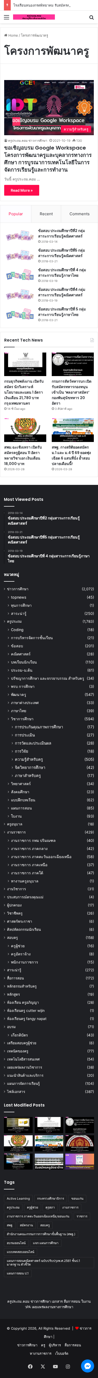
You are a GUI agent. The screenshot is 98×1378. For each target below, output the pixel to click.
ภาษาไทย (18, 710)
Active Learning (18, 1198)
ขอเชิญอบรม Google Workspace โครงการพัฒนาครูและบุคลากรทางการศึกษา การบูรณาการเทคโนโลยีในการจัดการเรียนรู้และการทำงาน (48, 158)
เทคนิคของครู (17, 1051)
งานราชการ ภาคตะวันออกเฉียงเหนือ (41, 856)
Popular (16, 213)
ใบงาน (16, 816)
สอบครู (12, 937)
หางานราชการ (40, 1353)
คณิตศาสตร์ (21, 654)
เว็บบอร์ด (61, 1353)
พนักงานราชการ (24, 962)
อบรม (11, 1027)
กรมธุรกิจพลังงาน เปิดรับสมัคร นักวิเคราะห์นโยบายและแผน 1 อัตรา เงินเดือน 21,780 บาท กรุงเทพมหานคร (24, 392)
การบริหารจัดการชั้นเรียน (32, 638)
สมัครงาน (26, 1225)
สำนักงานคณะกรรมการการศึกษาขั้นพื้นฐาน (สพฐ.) (41, 1234)
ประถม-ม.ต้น (21, 670)
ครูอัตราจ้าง (21, 954)
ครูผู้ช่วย (18, 946)
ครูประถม (14, 621)
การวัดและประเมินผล (33, 743)
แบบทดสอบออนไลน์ (20, 1252)
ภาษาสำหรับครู (28, 775)
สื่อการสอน (15, 978)
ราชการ (82, 1216)
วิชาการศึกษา (22, 719)
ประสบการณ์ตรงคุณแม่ (25, 897)
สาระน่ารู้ (18, 613)
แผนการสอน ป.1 (18, 1273)
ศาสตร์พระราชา (19, 921)
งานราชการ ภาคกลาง (29, 848)
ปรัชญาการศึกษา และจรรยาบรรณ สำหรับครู (47, 678)
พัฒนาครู (18, 694)
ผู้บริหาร (55, 1345)
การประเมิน (25, 735)
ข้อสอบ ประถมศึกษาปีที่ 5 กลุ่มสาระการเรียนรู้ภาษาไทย (62, 312)
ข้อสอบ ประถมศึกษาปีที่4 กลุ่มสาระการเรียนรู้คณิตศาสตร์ (61, 292)
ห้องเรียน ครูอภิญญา (23, 1002)
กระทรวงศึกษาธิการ (50, 1198)
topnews (18, 597)
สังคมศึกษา (20, 792)
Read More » (22, 190)
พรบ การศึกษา (22, 686)
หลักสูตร (13, 994)
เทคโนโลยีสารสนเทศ (23, 1059)
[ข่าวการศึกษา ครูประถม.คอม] (34, 17)
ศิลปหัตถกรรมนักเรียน (24, 929)
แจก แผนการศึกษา (46, 1243)
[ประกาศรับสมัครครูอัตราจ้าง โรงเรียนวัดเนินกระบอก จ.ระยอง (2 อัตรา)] (49, 1162)
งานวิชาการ (16, 889)
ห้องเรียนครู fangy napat (27, 1019)
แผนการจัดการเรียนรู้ (23, 1083)
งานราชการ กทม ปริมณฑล (33, 840)
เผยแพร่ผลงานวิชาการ (24, 1067)
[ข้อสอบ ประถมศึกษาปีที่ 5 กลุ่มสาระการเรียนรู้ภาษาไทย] (19, 314)
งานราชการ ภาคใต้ (27, 873)
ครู (43, 1345)
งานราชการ (16, 832)
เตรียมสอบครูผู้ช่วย (21, 1043)
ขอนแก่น (77, 1198)
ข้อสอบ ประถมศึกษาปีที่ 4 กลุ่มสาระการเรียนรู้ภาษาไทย (62, 272)
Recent (46, 213)
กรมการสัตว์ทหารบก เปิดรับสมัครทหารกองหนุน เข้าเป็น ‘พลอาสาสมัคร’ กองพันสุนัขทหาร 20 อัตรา (71, 392)
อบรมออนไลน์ (16, 1243)
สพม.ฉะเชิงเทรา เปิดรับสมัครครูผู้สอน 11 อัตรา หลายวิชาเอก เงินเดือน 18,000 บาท (23, 455)
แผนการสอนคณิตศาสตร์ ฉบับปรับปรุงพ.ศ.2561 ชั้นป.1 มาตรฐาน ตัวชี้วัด (43, 1262)
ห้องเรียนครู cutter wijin (26, 1010)
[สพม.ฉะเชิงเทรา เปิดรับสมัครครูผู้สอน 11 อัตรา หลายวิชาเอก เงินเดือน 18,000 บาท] (25, 430)
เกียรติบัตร (19, 1035)
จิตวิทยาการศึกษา (30, 767)
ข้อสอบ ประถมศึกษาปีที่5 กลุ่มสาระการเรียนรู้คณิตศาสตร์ (61, 253)
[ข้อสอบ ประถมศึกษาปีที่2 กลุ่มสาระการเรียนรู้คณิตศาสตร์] (19, 235)
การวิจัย (21, 751)
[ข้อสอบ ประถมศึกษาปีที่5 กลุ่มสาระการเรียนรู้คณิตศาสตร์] (19, 255)
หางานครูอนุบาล (24, 881)
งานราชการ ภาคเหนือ (29, 865)
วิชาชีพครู (14, 913)
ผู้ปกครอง (14, 905)
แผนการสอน (21, 808)
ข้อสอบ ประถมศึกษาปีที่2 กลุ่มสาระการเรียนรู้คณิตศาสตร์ (61, 233)
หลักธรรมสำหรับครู (22, 986)
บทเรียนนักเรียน (24, 662)
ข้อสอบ (17, 646)
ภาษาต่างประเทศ (25, 702)
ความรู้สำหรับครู (29, 759)
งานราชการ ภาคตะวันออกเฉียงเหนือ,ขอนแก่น (38, 1216)
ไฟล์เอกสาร (16, 1092)
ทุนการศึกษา (21, 605)
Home (12, 35)
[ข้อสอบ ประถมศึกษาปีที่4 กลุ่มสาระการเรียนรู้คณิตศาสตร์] (19, 294)
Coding (17, 629)
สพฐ (10, 1225)
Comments (80, 213)
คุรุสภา (50, 1207)
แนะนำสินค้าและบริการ (25, 1075)
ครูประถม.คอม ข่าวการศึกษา (27, 141)
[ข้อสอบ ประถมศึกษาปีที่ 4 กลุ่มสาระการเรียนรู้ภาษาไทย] (19, 274)
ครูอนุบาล (14, 824)
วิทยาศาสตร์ (21, 783)
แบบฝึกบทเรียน (23, 800)
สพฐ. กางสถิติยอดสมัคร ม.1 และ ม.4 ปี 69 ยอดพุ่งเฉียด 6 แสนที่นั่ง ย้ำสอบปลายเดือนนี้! (71, 455)
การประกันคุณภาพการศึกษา (39, 726)
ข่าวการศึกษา (17, 589)
